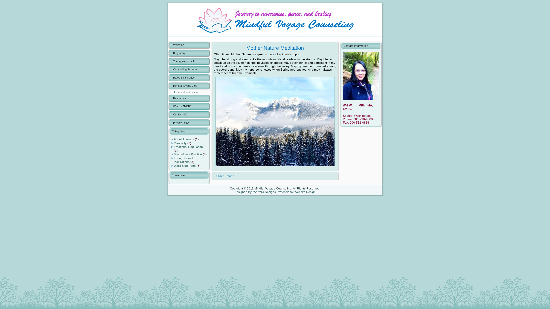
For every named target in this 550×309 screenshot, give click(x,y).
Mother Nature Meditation (275, 48)
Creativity (180, 143)
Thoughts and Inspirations (183, 160)
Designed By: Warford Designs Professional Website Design (275, 192)
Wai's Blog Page (185, 165)
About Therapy (184, 139)
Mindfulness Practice (188, 92)
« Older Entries (224, 176)
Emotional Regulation (188, 146)
